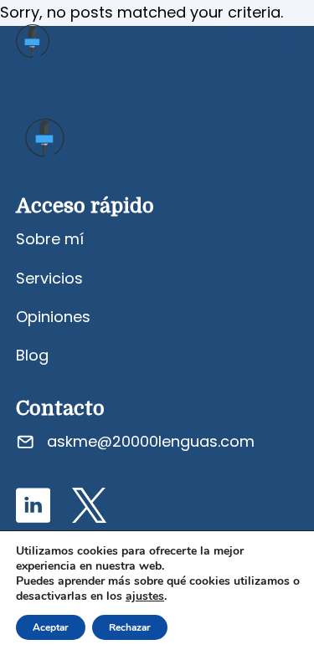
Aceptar (51, 627)
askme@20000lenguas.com (151, 441)
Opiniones (53, 316)
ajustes (145, 596)
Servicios (49, 278)
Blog (32, 355)
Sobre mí (50, 238)
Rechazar (130, 627)
